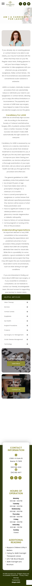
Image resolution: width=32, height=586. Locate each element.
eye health (7, 321)
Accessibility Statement (10, 575)
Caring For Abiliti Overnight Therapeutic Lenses (16, 554)
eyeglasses (7, 316)
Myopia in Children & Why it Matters (17, 548)
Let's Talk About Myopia (15, 559)
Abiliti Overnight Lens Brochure (14, 563)
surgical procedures (10, 325)
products (7, 330)
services (7, 307)
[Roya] (16, 582)
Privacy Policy (23, 575)
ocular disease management (13, 339)
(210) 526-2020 (16, 467)
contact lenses (9, 312)
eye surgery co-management (13, 335)
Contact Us (16, 390)
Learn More (16, 364)
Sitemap (16, 578)
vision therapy (9, 302)
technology (8, 344)
